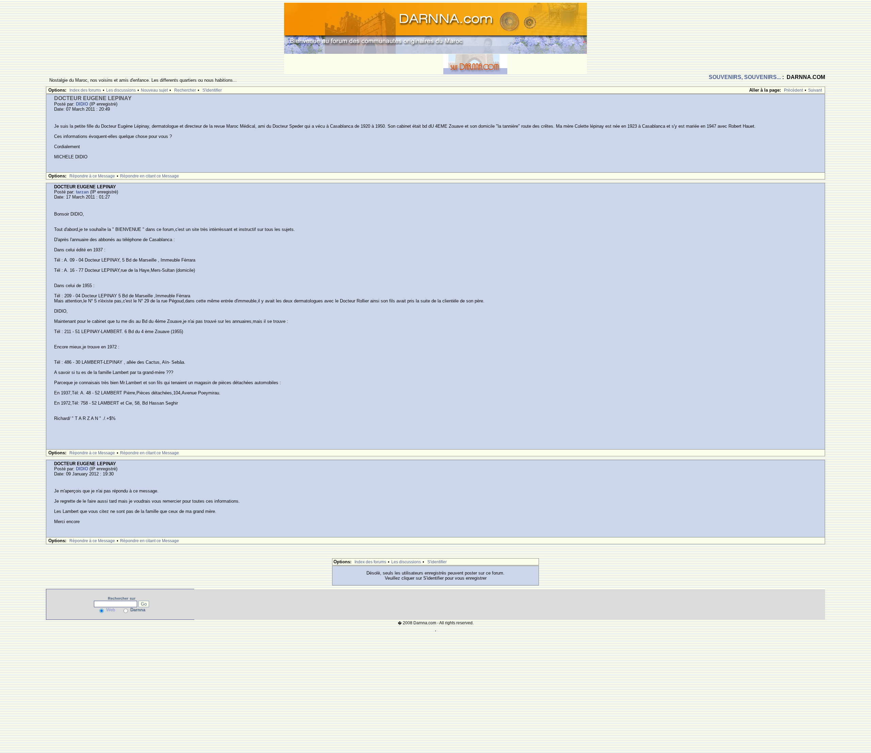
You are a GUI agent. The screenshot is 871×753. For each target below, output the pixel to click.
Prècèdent (793, 90)
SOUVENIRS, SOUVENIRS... (745, 77)
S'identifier (212, 90)
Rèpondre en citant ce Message (149, 176)
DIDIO (82, 104)
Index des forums (85, 90)
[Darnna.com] (435, 27)
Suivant (815, 90)
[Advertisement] (363, 64)
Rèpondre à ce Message (92, 176)
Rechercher (185, 90)
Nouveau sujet (154, 90)
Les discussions (121, 90)
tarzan (82, 191)
